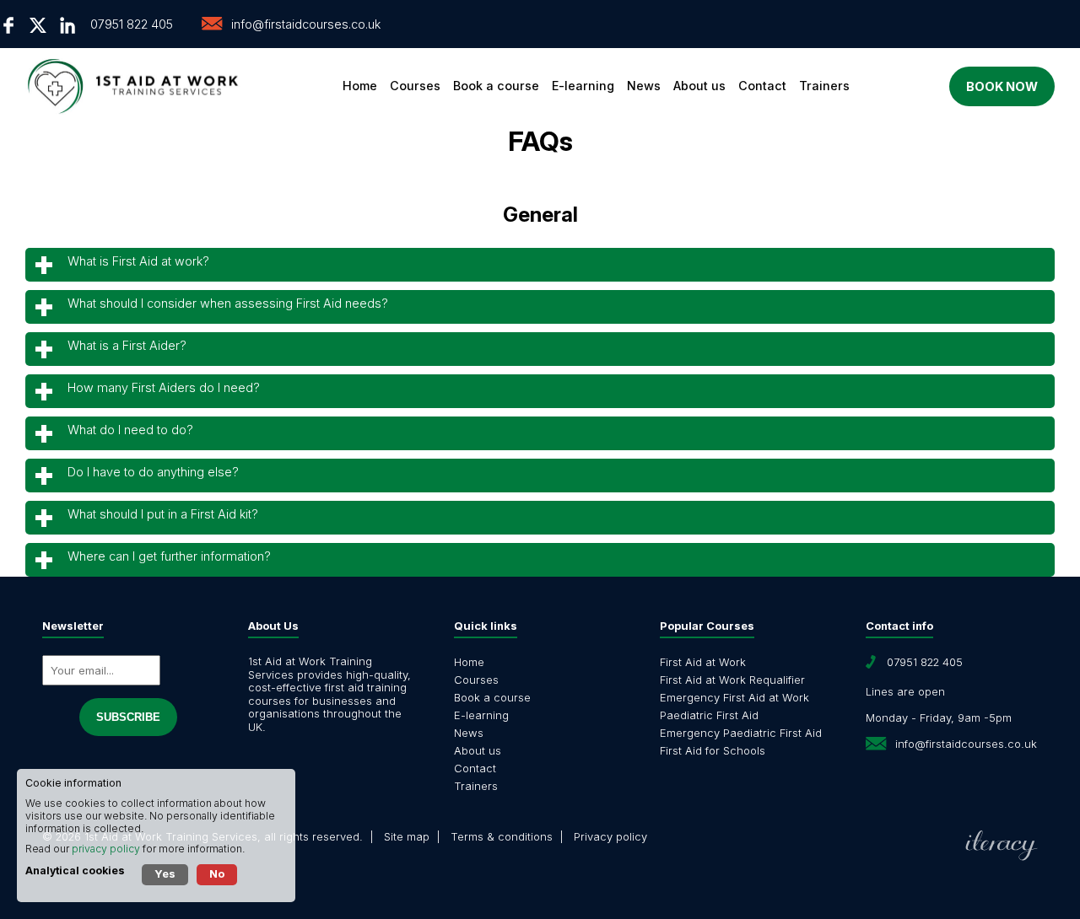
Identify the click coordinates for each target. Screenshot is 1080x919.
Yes (165, 873)
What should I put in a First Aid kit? (163, 514)
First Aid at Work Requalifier (732, 679)
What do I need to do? (130, 429)
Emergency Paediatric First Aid (741, 732)
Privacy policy (610, 836)
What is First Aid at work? (138, 261)
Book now (1002, 86)
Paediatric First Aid (709, 715)
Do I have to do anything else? (153, 472)
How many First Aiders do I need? (164, 387)
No (216, 873)
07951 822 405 (131, 24)
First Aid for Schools (712, 750)
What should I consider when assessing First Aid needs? (228, 303)
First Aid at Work (703, 662)
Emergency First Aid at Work (734, 697)
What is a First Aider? (127, 345)
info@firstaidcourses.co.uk (306, 24)
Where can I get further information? (169, 556)
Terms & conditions (502, 836)
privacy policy (106, 848)
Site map (406, 836)
